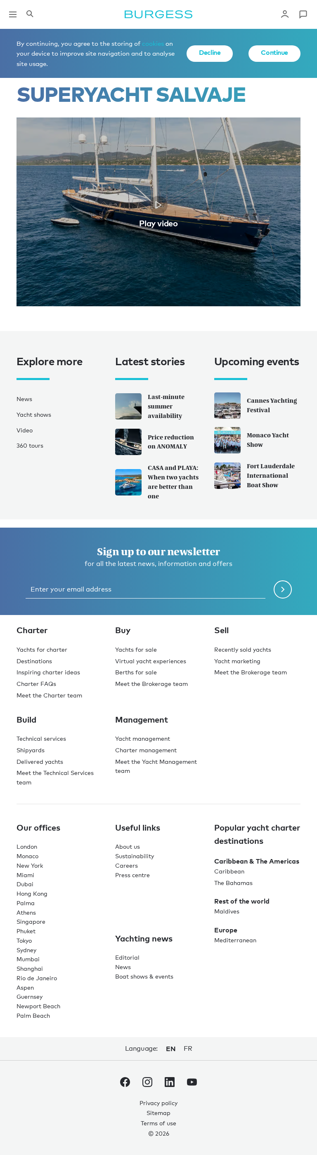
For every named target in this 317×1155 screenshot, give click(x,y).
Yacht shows (34, 414)
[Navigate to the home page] (158, 14)
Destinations (34, 660)
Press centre (132, 874)
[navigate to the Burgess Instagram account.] (147, 1083)
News (24, 398)
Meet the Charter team (49, 695)
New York (30, 865)
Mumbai (28, 958)
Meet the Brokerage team (151, 683)
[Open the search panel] (30, 14)
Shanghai (30, 968)
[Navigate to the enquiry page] (303, 14)
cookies (153, 43)
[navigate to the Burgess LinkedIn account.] (170, 1083)
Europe (225, 930)
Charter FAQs (36, 683)
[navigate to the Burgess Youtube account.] (192, 1083)
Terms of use (158, 1123)
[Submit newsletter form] (283, 589)
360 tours (30, 445)
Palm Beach (33, 1015)
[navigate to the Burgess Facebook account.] (125, 1083)
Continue (274, 52)
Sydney (26, 949)
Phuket (26, 930)
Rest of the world (242, 901)
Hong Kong (32, 893)
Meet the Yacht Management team (156, 766)
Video (25, 430)
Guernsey (30, 996)
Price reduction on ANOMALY (171, 442)
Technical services (41, 738)
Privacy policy (158, 1102)
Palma (26, 902)
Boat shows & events (144, 976)
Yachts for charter (42, 649)
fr (188, 1048)
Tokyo (24, 940)
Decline (209, 52)
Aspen (25, 987)
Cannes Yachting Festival (272, 405)
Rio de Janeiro (37, 977)
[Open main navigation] (13, 14)
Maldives (226, 911)
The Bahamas (233, 882)
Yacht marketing (237, 660)
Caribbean (229, 871)
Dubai (25, 883)
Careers (126, 865)
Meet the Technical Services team (55, 777)
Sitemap (158, 1112)
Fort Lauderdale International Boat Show (271, 475)
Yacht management (142, 738)
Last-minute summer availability (166, 406)
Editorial (127, 957)
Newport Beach (38, 1005)
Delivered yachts (40, 761)
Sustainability (134, 855)
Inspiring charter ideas (48, 672)
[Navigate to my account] (285, 14)
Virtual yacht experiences (150, 660)
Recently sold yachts (242, 649)
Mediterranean (235, 940)
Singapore (31, 921)
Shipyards (31, 750)
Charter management (146, 750)
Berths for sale (136, 672)
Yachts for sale (136, 649)
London (27, 846)
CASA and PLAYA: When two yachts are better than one (173, 482)
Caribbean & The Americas (256, 861)
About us (127, 846)
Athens (26, 912)
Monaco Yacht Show (268, 439)
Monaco (27, 855)
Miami (25, 874)
